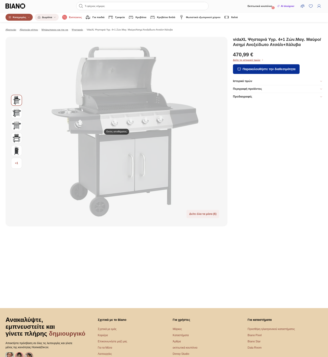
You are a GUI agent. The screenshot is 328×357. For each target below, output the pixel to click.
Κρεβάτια (141, 17)
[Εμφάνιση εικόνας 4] (16, 138)
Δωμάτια (47, 17)
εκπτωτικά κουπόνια (185, 347)
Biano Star (254, 341)
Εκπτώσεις (75, 17)
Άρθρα (177, 341)
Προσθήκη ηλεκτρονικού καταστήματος (271, 329)
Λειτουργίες (105, 353)
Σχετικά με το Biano (112, 320)
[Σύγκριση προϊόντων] (302, 6)
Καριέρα (103, 335)
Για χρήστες (181, 320)
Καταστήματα (181, 335)
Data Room (255, 347)
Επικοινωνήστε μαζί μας (112, 341)
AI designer (287, 6)
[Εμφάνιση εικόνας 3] (16, 125)
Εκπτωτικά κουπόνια (261, 7)
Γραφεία (120, 17)
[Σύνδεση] (319, 6)
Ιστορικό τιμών (242, 81)
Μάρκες (177, 329)
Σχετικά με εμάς (107, 329)
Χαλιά (234, 17)
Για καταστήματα (260, 320)
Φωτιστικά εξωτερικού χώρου (203, 17)
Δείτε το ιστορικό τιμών (246, 60)
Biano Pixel (255, 335)
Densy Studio (181, 353)
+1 (16, 163)
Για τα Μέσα (105, 347)
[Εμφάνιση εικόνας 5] (16, 150)
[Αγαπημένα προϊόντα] (310, 6)
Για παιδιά (98, 17)
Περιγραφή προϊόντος (247, 88)
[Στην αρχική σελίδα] (22, 6)
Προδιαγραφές (242, 96)
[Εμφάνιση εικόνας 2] (16, 112)
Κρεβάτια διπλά (166, 17)
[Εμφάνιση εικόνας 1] (16, 100)
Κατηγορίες (19, 17)
